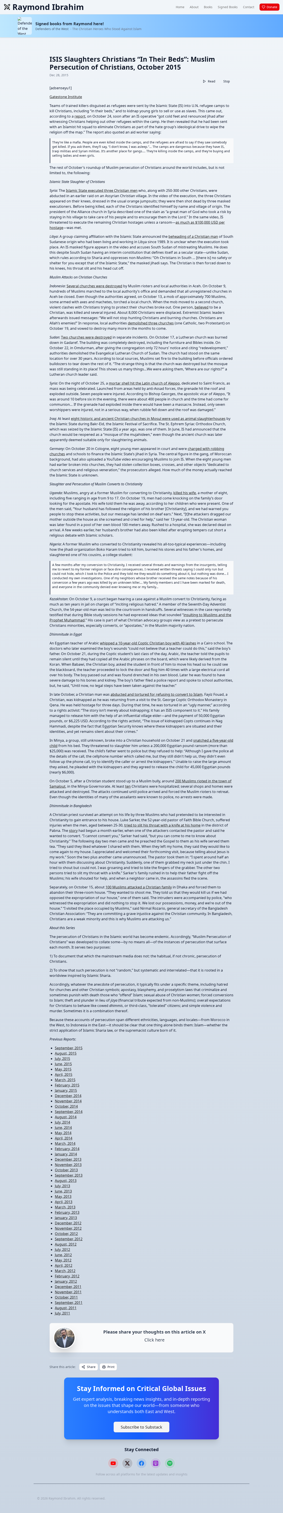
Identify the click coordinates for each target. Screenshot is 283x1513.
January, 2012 (66, 1281)
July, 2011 (62, 1313)
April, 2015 (63, 1074)
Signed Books (228, 7)
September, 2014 (68, 1111)
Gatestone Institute (66, 96)
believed (201, 307)
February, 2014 (67, 1148)
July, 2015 (62, 1058)
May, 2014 (63, 1132)
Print (111, 1367)
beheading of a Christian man (193, 236)
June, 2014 (63, 1127)
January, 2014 (66, 1154)
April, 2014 (63, 1138)
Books (208, 7)
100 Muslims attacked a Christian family (138, 887)
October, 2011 (66, 1297)
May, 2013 (63, 1196)
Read (211, 81)
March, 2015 (65, 1079)
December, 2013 (68, 1159)
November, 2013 (68, 1164)
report (80, 116)
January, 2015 (66, 1090)
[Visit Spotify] (169, 1463)
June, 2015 (63, 1063)
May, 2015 (63, 1069)
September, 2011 (68, 1302)
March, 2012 (65, 1270)
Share (91, 1367)
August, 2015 (65, 1053)
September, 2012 (68, 1239)
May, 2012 (63, 1260)
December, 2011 (68, 1286)
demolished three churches (151, 323)
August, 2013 (65, 1180)
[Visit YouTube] (113, 1463)
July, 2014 (62, 1122)
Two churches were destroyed (86, 337)
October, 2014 (66, 1106)
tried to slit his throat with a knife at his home (162, 825)
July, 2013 (62, 1185)
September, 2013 (68, 1175)
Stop (226, 81)
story (73, 830)
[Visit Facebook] (141, 1463)
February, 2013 (67, 1212)
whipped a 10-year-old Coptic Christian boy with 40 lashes (148, 643)
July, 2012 (62, 1249)
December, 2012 (68, 1223)
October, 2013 (66, 1170)
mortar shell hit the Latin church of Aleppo (144, 383)
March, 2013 (65, 1207)
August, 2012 (65, 1244)
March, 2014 (65, 1143)
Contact (248, 7)
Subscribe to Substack (141, 1427)
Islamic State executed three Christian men (102, 190)
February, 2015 (67, 1085)
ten (128, 786)
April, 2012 (63, 1265)
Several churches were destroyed (94, 286)
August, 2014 (65, 1117)
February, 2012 (67, 1276)
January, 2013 (66, 1217)
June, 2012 (63, 1254)
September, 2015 (68, 1048)
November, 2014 (68, 1101)
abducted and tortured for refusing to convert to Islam (157, 694)
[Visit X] (127, 1463)
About (194, 7)
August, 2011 (65, 1307)
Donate (272, 7)
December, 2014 (68, 1095)
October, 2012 (66, 1233)
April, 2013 (63, 1201)
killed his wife (184, 492)
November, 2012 (68, 1228)
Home (180, 7)
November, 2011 (68, 1292)
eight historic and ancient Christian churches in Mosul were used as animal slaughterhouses (148, 418)
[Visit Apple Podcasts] (155, 1463)
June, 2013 (63, 1191)
